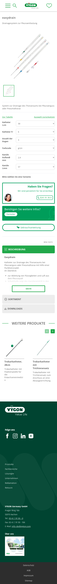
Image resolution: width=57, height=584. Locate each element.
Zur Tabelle (7, 117)
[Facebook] (9, 436)
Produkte (9, 464)
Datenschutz (28, 565)
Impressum (28, 575)
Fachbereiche (11, 469)
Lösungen (9, 473)
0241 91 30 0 (45, 197)
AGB (28, 570)
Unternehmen (11, 478)
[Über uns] (28, 546)
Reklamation (11, 483)
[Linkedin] (25, 436)
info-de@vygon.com (21, 526)
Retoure (8, 488)
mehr (28, 288)
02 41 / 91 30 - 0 (16, 518)
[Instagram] (17, 436)
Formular (11, 214)
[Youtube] (33, 436)
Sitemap (28, 581)
